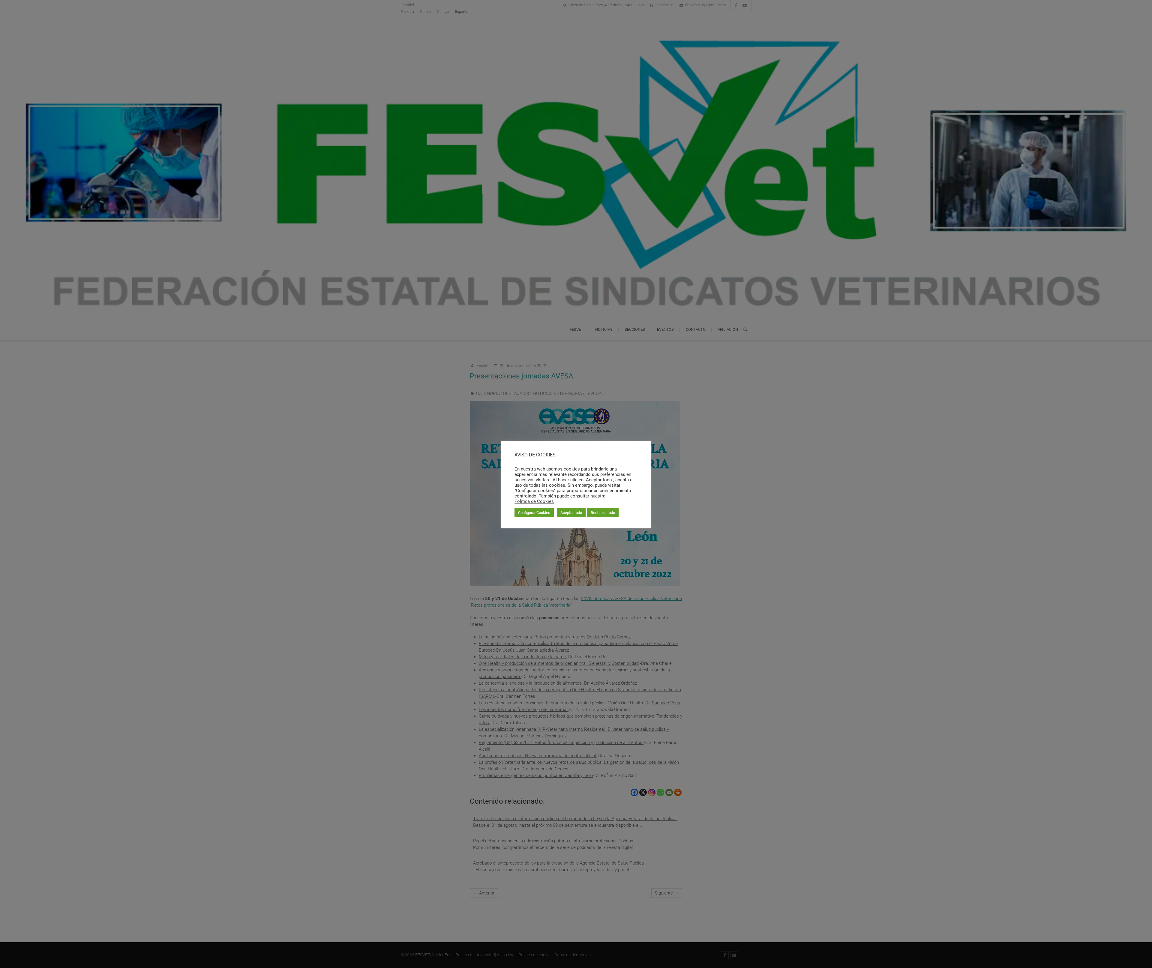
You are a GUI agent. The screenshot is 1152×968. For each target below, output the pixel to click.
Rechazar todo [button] (603, 512)
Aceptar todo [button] (571, 512)
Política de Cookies (534, 501)
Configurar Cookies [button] (534, 512)
